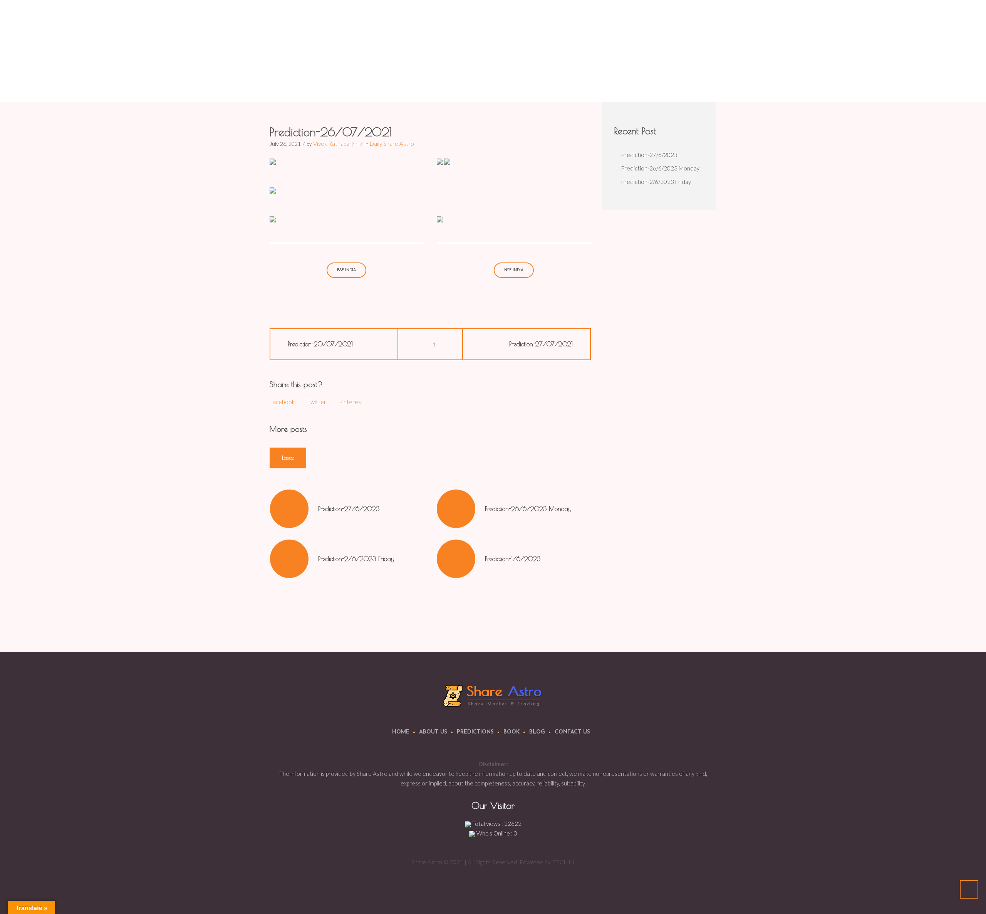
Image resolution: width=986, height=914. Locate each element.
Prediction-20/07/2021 (320, 344)
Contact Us (572, 732)
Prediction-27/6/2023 (348, 508)
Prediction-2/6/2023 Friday (356, 558)
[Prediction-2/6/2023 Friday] (289, 559)
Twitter (316, 401)
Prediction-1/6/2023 (512, 558)
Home (596, 82)
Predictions (475, 732)
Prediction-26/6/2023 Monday (528, 508)
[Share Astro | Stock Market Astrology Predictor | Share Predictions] (493, 695)
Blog (537, 732)
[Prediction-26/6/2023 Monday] (456, 509)
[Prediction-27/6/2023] (289, 509)
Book (511, 732)
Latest (288, 458)
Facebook (282, 401)
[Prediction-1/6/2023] (456, 559)
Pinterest (351, 401)
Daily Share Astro (630, 82)
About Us (433, 732)
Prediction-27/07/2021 (541, 344)
